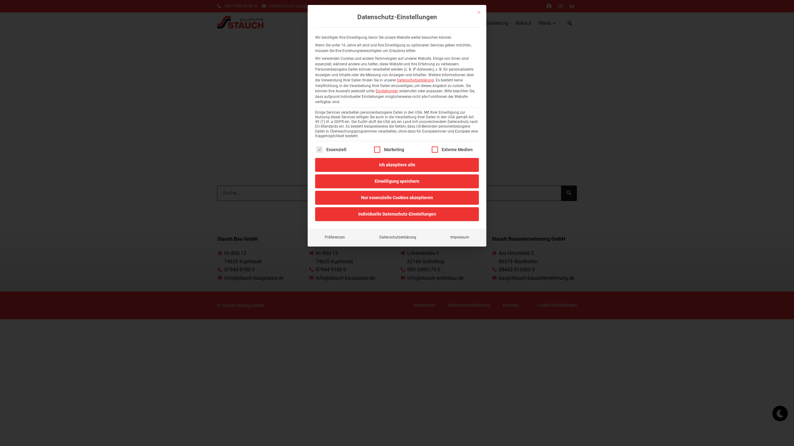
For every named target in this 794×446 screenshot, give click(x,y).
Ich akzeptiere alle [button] (397, 164)
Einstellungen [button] (387, 91)
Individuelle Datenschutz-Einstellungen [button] (397, 214)
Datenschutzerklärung (415, 80)
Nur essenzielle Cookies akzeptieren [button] (397, 197)
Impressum (459, 237)
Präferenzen (335, 237)
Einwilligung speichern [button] (397, 181)
